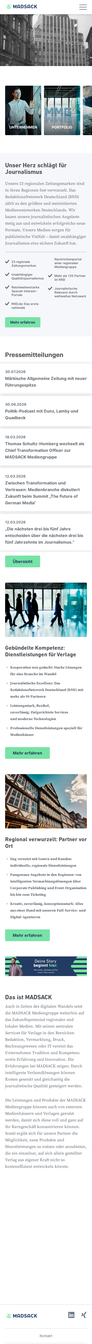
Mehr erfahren (22, 322)
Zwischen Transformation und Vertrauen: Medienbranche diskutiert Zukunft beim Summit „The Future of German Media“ (42, 489)
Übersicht (22, 561)
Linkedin (71, 1315)
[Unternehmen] (23, 110)
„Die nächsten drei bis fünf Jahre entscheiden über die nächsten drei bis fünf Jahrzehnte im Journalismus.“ (44, 532)
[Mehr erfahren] (46, 671)
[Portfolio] (62, 110)
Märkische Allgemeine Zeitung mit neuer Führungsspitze (46, 378)
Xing (84, 1315)
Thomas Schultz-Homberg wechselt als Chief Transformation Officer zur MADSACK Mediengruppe (44, 447)
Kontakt (46, 1336)
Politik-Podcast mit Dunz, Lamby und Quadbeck (41, 411)
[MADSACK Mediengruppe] (19, 6)
